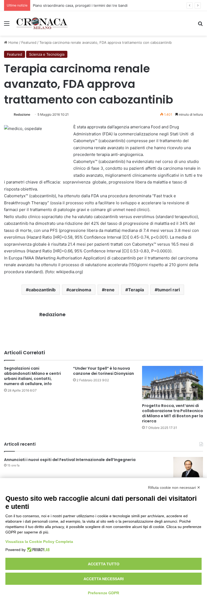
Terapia (136, 289)
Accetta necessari (104, 579)
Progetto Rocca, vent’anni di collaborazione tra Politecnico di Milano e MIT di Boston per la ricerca (172, 413)
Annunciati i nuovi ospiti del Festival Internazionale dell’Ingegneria (70, 459)
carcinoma (80, 289)
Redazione (22, 114)
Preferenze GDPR (103, 593)
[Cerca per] (200, 25)
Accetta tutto (103, 564)
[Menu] (6, 25)
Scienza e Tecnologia (46, 54)
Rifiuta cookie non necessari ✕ (174, 487)
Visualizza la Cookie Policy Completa (39, 541)
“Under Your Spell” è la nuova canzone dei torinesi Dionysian (103, 371)
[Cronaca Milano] (42, 23)
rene (110, 289)
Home (12, 42)
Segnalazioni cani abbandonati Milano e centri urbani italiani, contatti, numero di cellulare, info (32, 376)
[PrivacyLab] (38, 549)
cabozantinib (42, 289)
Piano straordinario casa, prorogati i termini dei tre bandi (80, 5)
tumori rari (168, 289)
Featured (28, 42)
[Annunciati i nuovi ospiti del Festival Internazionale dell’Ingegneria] (188, 467)
